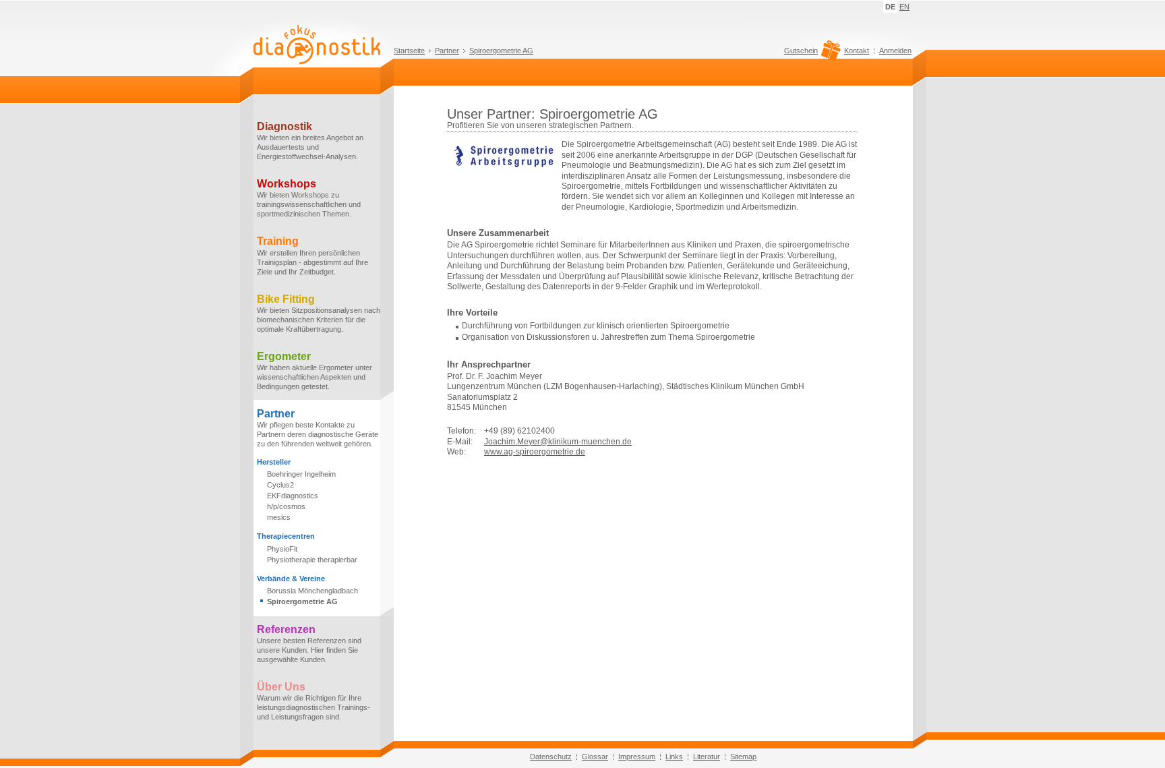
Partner (447, 51)
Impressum (636, 756)
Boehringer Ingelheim (301, 474)
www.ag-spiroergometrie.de (534, 451)
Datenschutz (551, 756)
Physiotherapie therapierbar (312, 560)
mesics (279, 517)
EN (904, 7)
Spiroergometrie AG (501, 51)
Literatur (706, 756)
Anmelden (895, 51)
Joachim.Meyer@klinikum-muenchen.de (558, 441)
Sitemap (743, 756)
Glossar (595, 756)
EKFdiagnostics (292, 496)
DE (890, 7)
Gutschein (801, 51)
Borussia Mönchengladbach (312, 591)
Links (674, 756)
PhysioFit (282, 549)
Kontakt (856, 51)
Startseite (409, 51)
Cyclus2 (280, 485)
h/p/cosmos (286, 506)
